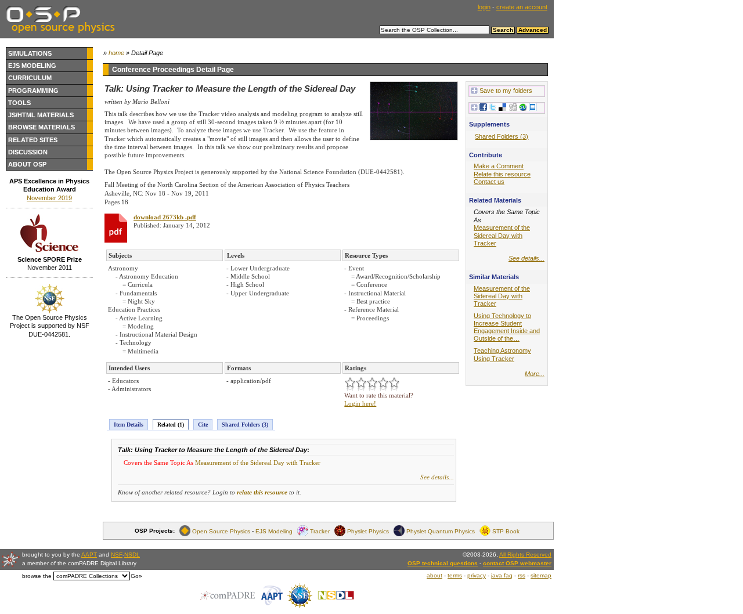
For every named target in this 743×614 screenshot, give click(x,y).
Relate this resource (502, 174)
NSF (116, 554)
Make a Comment (499, 165)
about (434, 575)
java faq (502, 575)
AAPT (89, 554)
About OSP (27, 164)
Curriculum (30, 77)
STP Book (506, 531)
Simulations (30, 53)
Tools (19, 102)
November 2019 (49, 197)
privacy (476, 575)
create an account (521, 6)
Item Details (128, 424)
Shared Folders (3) (245, 424)
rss (521, 575)
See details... (437, 477)
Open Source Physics (221, 531)
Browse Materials (41, 127)
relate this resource (262, 492)
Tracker (320, 531)
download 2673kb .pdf (165, 217)
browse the (37, 576)
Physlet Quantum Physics (440, 531)
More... (534, 373)
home (116, 52)
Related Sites (32, 139)
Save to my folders (505, 90)
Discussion (28, 152)
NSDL (132, 554)
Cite (203, 424)
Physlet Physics (368, 531)
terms (455, 575)
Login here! (360, 403)
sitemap (541, 575)
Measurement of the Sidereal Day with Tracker (257, 462)
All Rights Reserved (525, 554)
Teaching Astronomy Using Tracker (502, 354)
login (484, 6)
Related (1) (170, 424)
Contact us (489, 181)
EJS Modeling (32, 65)
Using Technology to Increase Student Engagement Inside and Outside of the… (507, 327)
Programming (33, 90)
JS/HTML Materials (41, 114)
